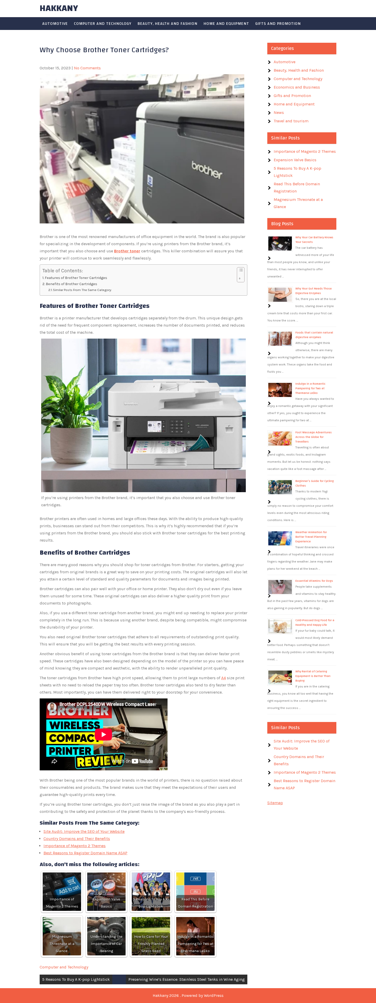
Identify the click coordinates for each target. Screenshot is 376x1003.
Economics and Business (297, 87)
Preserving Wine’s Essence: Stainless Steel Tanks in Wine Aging (186, 979)
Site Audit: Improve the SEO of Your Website (84, 831)
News (279, 112)
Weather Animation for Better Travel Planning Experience (311, 536)
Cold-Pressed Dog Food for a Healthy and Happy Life (314, 622)
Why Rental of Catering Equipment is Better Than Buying (312, 675)
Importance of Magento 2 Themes (74, 845)
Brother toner (127, 251)
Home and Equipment (226, 23)
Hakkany (59, 8)
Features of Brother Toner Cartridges (76, 278)
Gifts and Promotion (278, 23)
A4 (223, 677)
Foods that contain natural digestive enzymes (314, 335)
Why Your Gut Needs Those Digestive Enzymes (313, 291)
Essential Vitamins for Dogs (314, 581)
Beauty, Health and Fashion (167, 23)
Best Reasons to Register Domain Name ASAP (85, 852)
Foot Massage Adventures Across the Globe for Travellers (313, 436)
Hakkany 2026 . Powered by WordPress (188, 995)
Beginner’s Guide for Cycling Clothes (314, 483)
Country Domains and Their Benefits (76, 838)
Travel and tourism (291, 120)
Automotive (55, 23)
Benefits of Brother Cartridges (71, 284)
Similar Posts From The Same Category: (82, 290)
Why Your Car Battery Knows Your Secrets (314, 239)
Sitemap (275, 802)
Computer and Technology (102, 23)
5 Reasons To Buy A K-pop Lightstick (76, 979)
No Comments (87, 68)
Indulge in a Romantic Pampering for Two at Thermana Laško (310, 388)
